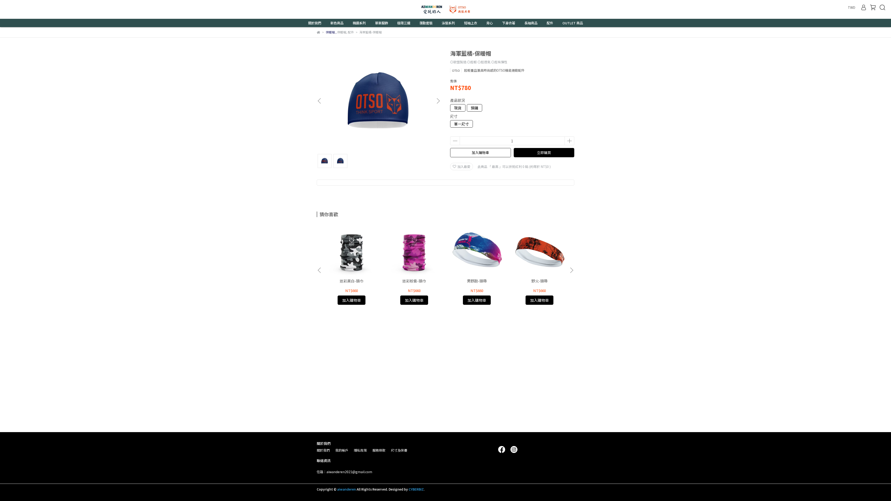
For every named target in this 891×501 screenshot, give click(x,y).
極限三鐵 (403, 23)
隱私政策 (360, 450)
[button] (438, 101)
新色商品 (336, 23)
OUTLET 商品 (572, 23)
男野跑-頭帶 (477, 281)
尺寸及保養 (399, 450)
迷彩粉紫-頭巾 (414, 281)
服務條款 (378, 450)
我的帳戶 (341, 450)
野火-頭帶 (539, 281)
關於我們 (323, 450)
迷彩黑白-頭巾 (351, 281)
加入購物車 (480, 152)
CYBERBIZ (416, 489)
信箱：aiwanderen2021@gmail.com (344, 471)
